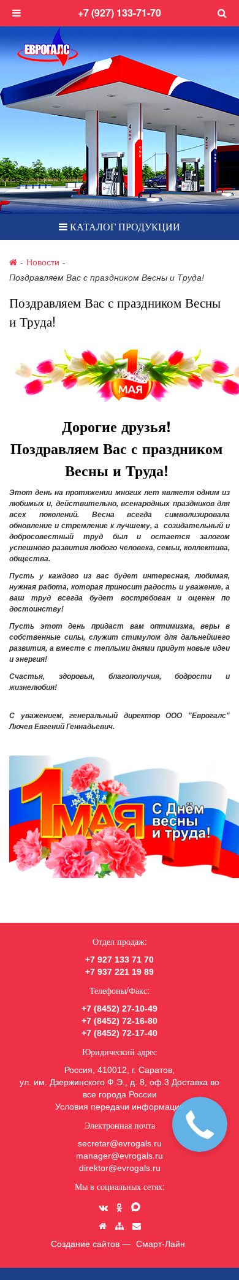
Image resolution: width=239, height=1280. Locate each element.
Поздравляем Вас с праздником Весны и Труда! (106, 277)
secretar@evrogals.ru (120, 1143)
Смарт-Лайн (160, 1244)
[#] (222, 13)
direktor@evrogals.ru (120, 1168)
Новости (42, 262)
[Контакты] (136, 1226)
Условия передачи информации (119, 1106)
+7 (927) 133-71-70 (119, 13)
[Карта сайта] (119, 1226)
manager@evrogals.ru (119, 1156)
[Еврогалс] (47, 46)
